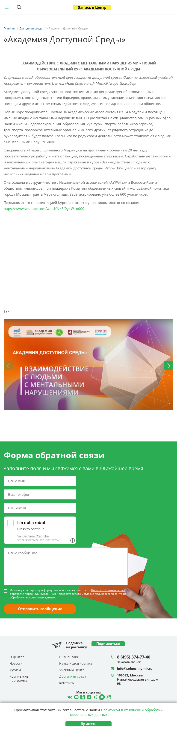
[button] (169, 323)
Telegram (88, 696)
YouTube (75, 696)
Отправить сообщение (40, 608)
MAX (101, 696)
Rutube (108, 696)
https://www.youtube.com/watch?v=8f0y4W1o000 (44, 208)
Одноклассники (82, 696)
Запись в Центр (92, 7)
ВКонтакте (69, 696)
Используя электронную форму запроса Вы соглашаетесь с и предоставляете (68, 593)
